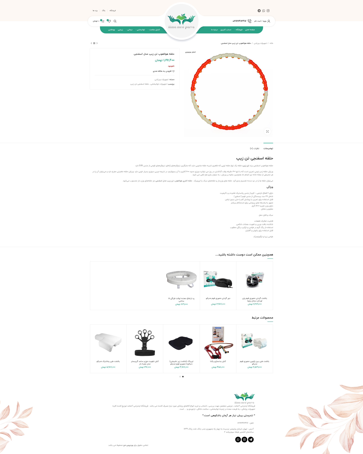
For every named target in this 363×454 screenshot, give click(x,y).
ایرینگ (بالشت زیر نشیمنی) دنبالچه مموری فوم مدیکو (181, 362)
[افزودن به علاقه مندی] (240, 268)
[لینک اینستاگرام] (268, 10)
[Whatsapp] (238, 439)
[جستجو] (115, 21)
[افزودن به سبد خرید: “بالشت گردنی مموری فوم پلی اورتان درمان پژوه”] (240, 274)
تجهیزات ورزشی (260, 43)
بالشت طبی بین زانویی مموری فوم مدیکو (254, 362)
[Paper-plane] (251, 439)
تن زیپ (245, 165)
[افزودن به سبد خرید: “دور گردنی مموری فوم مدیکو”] (204, 274)
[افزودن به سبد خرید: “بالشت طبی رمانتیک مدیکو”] (94, 337)
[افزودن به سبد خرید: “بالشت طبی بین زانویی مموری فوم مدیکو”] (240, 337)
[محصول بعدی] (91, 43)
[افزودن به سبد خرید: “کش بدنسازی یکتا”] (204, 337)
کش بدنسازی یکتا (218, 361)
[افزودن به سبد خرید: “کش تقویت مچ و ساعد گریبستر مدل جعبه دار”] (130, 337)
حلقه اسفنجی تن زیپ (139, 84)
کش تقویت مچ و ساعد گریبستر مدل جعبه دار (145, 362)
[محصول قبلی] (97, 43)
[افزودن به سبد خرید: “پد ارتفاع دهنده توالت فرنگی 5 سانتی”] (167, 274)
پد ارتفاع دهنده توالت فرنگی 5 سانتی (181, 299)
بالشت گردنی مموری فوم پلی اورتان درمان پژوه (254, 299)
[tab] (268, 147)
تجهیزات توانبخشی (158, 84)
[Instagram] (244, 439)
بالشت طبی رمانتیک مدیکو (108, 361)
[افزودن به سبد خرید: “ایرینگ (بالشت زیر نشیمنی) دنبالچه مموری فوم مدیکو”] (167, 337)
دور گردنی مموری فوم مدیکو (218, 298)
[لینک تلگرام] (259, 10)
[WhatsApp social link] (263, 10)
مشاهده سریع (240, 281)
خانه (271, 43)
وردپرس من (128, 445)
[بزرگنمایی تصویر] (267, 131)
